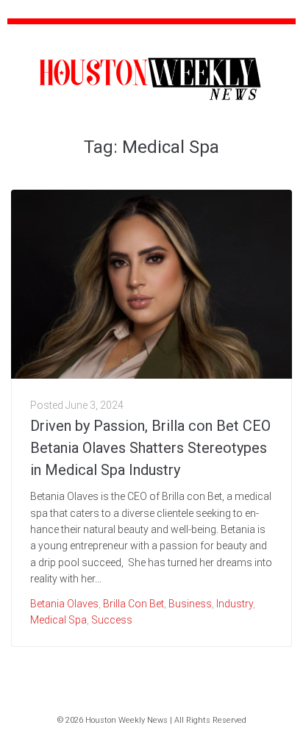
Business (190, 604)
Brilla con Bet (133, 604)
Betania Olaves (64, 604)
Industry (234, 604)
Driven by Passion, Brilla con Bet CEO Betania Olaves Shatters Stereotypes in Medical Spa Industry (150, 448)
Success (111, 620)
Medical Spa (58, 620)
